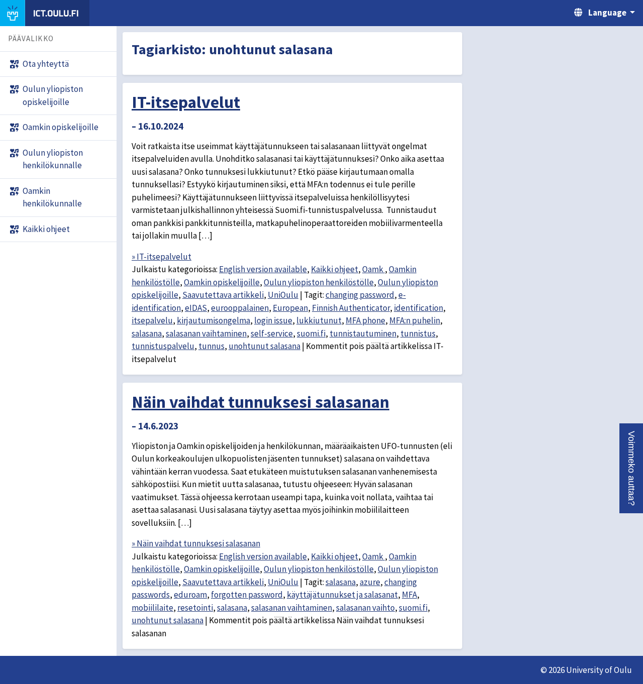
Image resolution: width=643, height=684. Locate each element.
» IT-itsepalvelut (161, 256)
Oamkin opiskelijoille (222, 282)
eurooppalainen (240, 307)
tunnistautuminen (363, 333)
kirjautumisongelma (213, 320)
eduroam (190, 594)
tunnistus (418, 333)
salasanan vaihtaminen (206, 333)
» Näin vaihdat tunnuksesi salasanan (196, 543)
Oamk (373, 269)
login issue (273, 320)
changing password (360, 294)
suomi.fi (311, 333)
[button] (631, 468)
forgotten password (247, 594)
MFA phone (365, 320)
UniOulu (283, 294)
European (290, 307)
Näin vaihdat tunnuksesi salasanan (260, 401)
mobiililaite (152, 607)
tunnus (211, 346)
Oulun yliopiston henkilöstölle (319, 282)
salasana (147, 333)
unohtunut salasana (264, 346)
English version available (263, 269)
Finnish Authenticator (351, 307)
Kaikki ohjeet (334, 269)
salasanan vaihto (365, 607)
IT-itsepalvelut (186, 101)
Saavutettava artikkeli (223, 294)
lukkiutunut (319, 320)
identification (418, 307)
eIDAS (196, 307)
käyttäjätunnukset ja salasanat (342, 594)
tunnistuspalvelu (163, 346)
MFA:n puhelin (414, 320)
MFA (409, 594)
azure (370, 582)
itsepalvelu (152, 320)
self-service (272, 333)
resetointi (195, 607)
